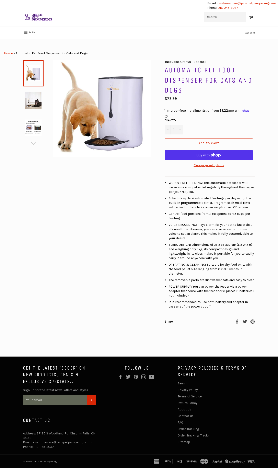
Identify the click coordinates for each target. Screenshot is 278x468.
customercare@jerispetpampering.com (246, 3)
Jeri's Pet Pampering (45, 461)
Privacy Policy (188, 390)
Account (250, 32)
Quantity (170, 120)
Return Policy (187, 403)
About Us (184, 409)
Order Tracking (188, 429)
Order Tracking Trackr (193, 435)
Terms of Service (190, 396)
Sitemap (184, 442)
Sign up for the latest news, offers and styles (55, 390)
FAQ (180, 422)
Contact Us (186, 416)
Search (182, 383)
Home (8, 53)
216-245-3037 (228, 8)
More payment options (209, 165)
